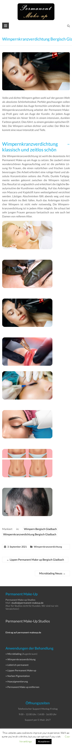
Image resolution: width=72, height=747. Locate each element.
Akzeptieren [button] (44, 741)
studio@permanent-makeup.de (27, 602)
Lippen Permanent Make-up (21, 670)
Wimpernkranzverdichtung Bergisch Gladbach (29, 534)
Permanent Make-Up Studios (28, 621)
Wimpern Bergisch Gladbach (40, 528)
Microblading (14, 653)
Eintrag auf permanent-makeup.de (23, 632)
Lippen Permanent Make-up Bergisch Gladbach (35, 559)
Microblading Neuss (52, 573)
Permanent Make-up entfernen (23, 687)
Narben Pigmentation (18, 675)
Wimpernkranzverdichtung (48, 546)
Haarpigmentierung (17, 681)
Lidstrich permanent (17, 664)
